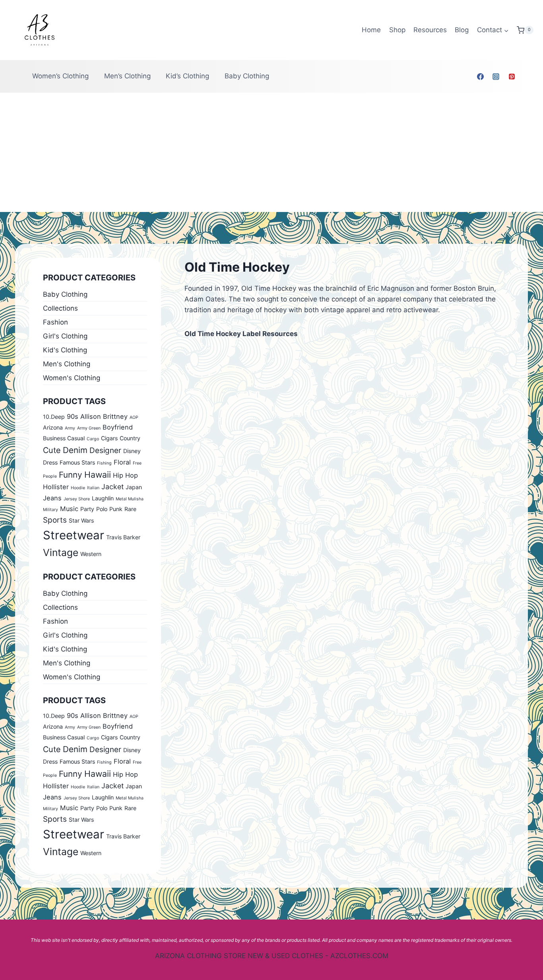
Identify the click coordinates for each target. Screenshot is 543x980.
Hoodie (78, 487)
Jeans (52, 498)
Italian (93, 487)
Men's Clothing (66, 364)
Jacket (112, 486)
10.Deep (54, 416)
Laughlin (103, 498)
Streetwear (73, 535)
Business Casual (64, 438)
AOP (134, 417)
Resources (430, 30)
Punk (115, 509)
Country (130, 438)
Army (70, 428)
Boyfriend (118, 427)
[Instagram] (496, 76)
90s (72, 416)
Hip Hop (125, 475)
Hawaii (97, 474)
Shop (397, 30)
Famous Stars (77, 462)
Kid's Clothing (65, 350)
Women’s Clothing (60, 76)
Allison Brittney (104, 416)
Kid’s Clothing (187, 76)
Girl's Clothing (65, 336)
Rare (130, 509)
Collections (60, 308)
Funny (70, 475)
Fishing (104, 463)
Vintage (60, 552)
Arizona (53, 427)
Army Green (89, 428)
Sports (55, 520)
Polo (101, 509)
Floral (122, 462)
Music (69, 509)
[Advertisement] (271, 152)
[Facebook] (480, 76)
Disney (132, 450)
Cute (52, 450)
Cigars (109, 438)
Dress (50, 462)
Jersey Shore (77, 499)
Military (50, 509)
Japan (134, 487)
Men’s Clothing (127, 76)
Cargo (93, 438)
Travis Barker (123, 537)
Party (87, 509)
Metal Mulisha (130, 499)
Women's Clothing (71, 378)
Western (90, 553)
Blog (462, 30)
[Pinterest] (511, 76)
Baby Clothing (247, 76)
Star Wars (81, 520)
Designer (105, 450)
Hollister (56, 487)
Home (371, 30)
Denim (75, 450)
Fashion (55, 322)
